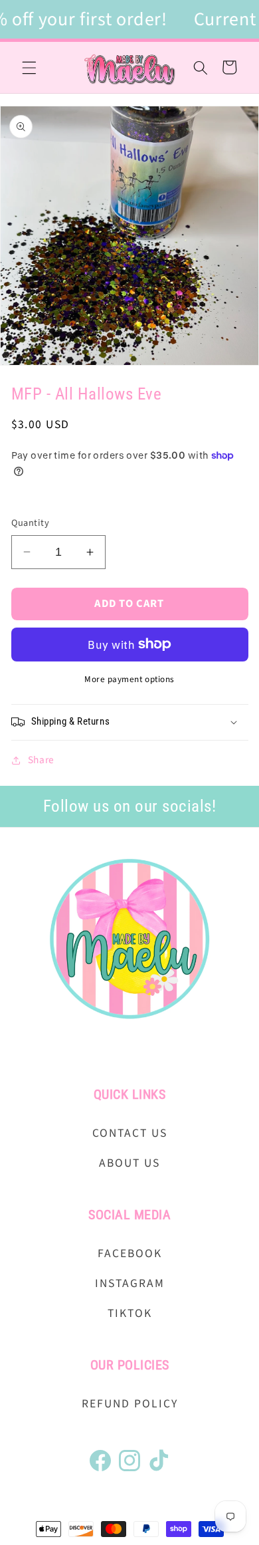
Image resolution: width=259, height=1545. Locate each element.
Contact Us (129, 1133)
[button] (29, 67)
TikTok (130, 1313)
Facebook (130, 1253)
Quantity (30, 523)
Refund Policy (130, 1403)
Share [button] (41, 760)
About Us (129, 1163)
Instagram (130, 1283)
